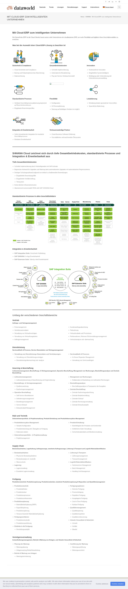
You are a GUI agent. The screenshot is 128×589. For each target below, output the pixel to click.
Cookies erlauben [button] (118, 584)
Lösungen (60, 7)
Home (82, 17)
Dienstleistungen (72, 7)
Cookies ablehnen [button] (102, 584)
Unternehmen (94, 7)
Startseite (42, 7)
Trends (51, 7)
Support (84, 7)
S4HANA (88, 17)
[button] (40, 586)
